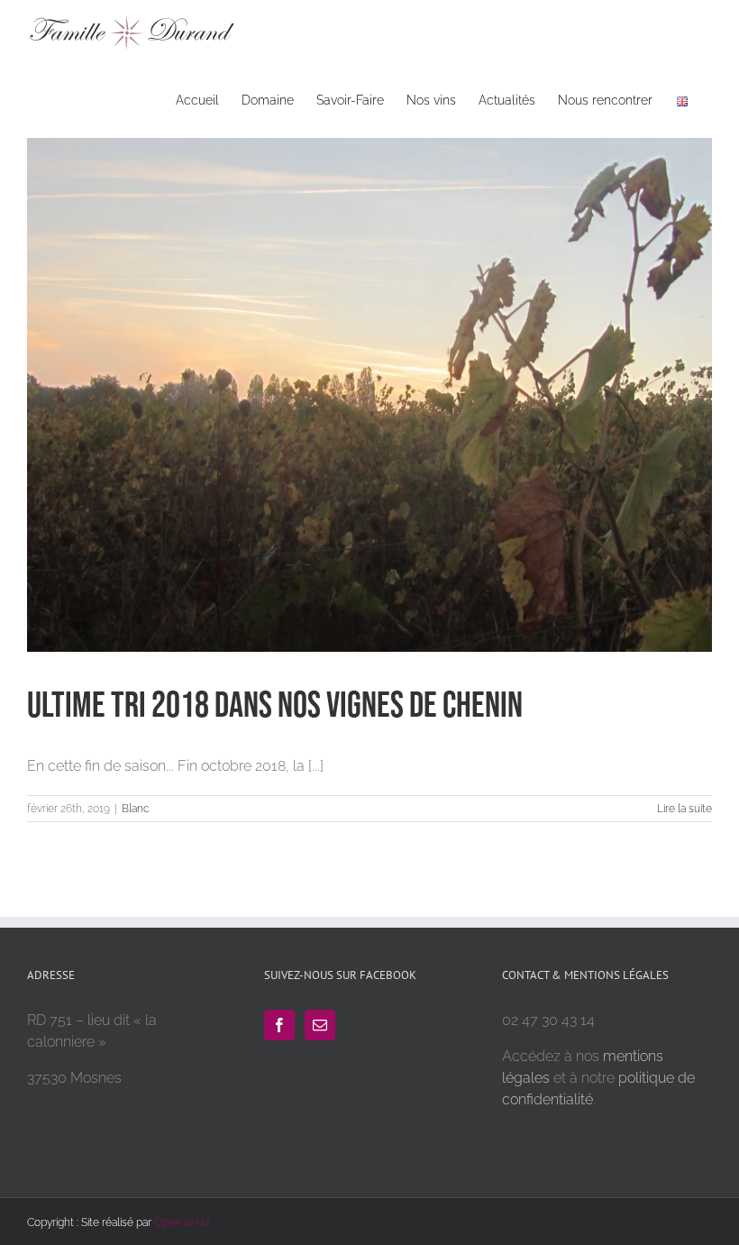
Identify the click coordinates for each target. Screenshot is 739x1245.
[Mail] (320, 1025)
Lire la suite (684, 808)
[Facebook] (279, 1025)
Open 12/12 (182, 1222)
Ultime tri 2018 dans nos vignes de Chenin (275, 706)
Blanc (136, 808)
